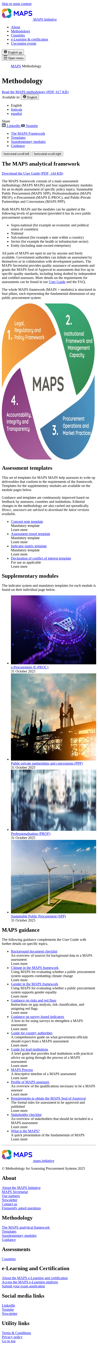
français (16, 109)
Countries (18, 35)
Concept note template (27, 521)
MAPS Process (22, 1070)
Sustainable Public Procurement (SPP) (38, 916)
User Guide (57, 282)
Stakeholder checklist (26, 1115)
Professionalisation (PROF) (30, 834)
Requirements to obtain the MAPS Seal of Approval (48, 1098)
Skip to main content (16, 4)
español (16, 113)
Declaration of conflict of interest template (41, 558)
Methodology (20, 31)
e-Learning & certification (29, 39)
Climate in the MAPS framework (35, 968)
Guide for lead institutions (29, 1049)
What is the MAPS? (25, 1131)
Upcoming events (23, 43)
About (15, 27)
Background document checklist (34, 951)
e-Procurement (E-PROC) (29, 667)
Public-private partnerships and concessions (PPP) (47, 763)
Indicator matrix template (29, 546)
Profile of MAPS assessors (30, 1082)
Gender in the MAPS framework (34, 984)
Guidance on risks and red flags (33, 1000)
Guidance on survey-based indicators (37, 1017)
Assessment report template (30, 534)
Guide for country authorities (31, 1033)
